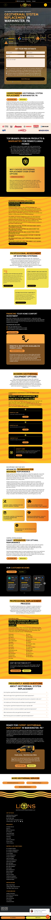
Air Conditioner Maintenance (12, 850)
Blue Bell (12, 635)
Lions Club (8, 838)
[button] (6, 583)
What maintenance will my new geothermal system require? (17, 712)
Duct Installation (9, 896)
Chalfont (12, 637)
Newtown (12, 651)
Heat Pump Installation (11, 861)
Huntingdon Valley (31, 643)
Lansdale (12, 647)
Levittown (12, 648)
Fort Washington (13, 640)
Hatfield (11, 642)
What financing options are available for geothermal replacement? (19, 715)
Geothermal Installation (11, 876)
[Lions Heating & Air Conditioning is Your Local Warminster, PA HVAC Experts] (25, 806)
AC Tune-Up (9, 831)
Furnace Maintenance (11, 855)
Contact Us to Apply (12, 332)
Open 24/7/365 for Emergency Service (14, 819)
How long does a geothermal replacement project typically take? (18, 705)
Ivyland (11, 645)
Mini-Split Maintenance (11, 864)
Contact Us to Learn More (17, 176)
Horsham (12, 643)
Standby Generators (10, 893)
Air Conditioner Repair (11, 848)
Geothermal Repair (36, 782)
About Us (8, 828)
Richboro (29, 651)
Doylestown (12, 639)
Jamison (29, 645)
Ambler (29, 634)
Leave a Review (11, 571)
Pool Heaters (9, 900)
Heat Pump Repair (10, 858)
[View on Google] (9, 578)
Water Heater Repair (10, 884)
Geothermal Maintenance (25, 787)
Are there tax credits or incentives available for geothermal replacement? (20, 709)
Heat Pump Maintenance (11, 859)
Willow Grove (13, 656)
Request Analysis (31, 285)
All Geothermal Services (13, 782)
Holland (29, 642)
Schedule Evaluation (8, 285)
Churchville (29, 637)
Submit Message (25, 79)
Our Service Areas (10, 834)
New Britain (30, 650)
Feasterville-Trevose (31, 639)
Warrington (29, 655)
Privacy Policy (9, 81)
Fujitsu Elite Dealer (10, 833)
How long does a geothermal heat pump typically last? (16, 692)
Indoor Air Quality (10, 874)
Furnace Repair (9, 853)
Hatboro (29, 640)
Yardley (11, 658)
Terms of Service (17, 81)
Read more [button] (10, 589)
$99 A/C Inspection (10, 830)
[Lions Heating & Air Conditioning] (25, 5)
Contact (34, 1)
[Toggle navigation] (5, 5)
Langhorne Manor (31, 647)
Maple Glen (29, 648)
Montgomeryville (13, 650)
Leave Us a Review (10, 839)
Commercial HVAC (10, 901)
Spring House (30, 653)
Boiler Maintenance (10, 869)
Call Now (13, 917)
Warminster (12, 655)
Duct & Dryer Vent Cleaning (12, 895)
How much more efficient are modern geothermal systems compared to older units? (22, 699)
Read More (21, 571)
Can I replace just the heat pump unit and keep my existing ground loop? (20, 702)
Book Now (23, 99)
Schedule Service (10, 826)
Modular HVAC (9, 872)
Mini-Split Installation (10, 866)
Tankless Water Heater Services (13, 886)
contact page (13, 738)
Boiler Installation (10, 871)
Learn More (25, 416)
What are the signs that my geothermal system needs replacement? (19, 695)
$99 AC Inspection (21, 1)
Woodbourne (30, 656)
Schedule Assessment (20, 302)
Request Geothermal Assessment (18, 243)
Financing (28, 1)
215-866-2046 (12, 99)
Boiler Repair (9, 868)
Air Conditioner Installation (12, 851)
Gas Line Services (10, 898)
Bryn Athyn (29, 635)
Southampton (13, 653)
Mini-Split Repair (9, 863)
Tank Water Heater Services (12, 888)
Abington (12, 634)
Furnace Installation (10, 856)
